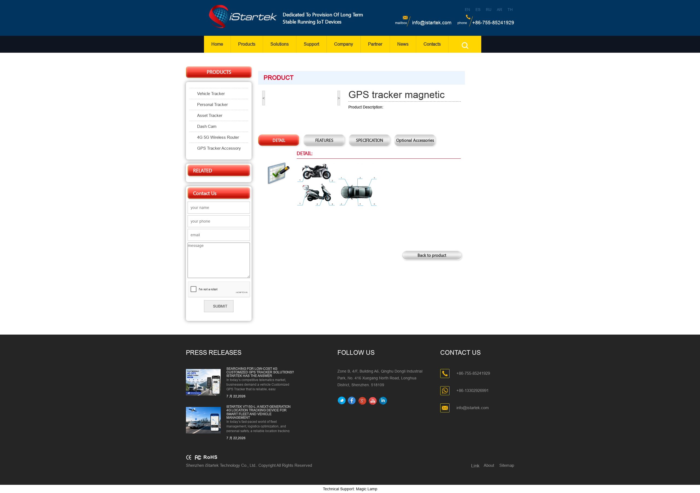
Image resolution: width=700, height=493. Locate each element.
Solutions (279, 44)
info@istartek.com (431, 22)
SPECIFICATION (369, 140)
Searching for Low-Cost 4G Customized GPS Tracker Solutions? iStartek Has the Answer (260, 372)
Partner (375, 44)
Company (343, 44)
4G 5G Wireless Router (218, 137)
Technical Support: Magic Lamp (350, 489)
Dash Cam (207, 126)
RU (488, 9)
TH (510, 9)
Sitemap (506, 465)
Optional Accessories (415, 140)
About (489, 465)
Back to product (432, 255)
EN (467, 9)
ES (478, 9)
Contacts (432, 44)
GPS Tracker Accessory (219, 148)
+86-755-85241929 (493, 22)
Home (217, 44)
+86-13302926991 (472, 390)
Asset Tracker (209, 115)
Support (311, 44)
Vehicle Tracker (211, 93)
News (403, 44)
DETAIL (279, 140)
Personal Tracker (212, 104)
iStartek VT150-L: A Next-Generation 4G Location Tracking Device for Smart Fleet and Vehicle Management (258, 412)
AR (499, 9)
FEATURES (324, 140)
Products (246, 44)
